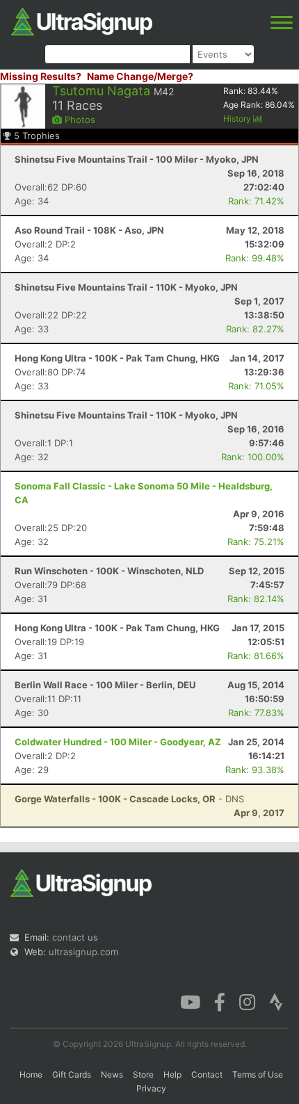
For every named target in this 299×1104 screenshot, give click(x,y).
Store (143, 1074)
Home (30, 1074)
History (238, 118)
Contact (207, 1074)
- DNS (129, 798)
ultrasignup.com (83, 951)
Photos (78, 119)
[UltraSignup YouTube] (190, 1001)
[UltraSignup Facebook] (220, 1001)
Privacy (151, 1088)
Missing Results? (40, 76)
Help (172, 1074)
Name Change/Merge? (140, 76)
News (112, 1074)
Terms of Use (257, 1074)
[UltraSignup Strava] (276, 1001)
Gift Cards (71, 1074)
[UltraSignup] (81, 20)
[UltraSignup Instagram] (247, 1001)
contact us (75, 937)
